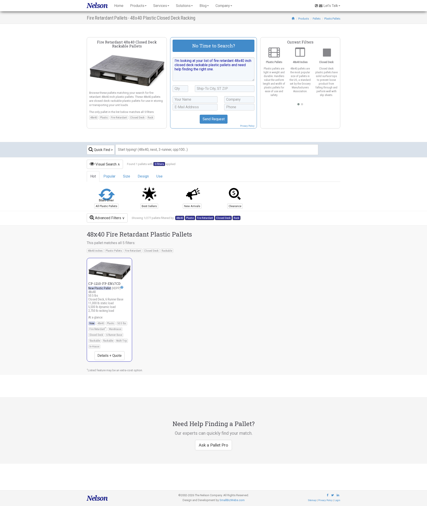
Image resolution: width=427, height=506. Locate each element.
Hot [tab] (93, 176)
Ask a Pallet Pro (213, 445)
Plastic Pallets (332, 18)
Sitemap (312, 500)
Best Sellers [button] (149, 206)
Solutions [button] (183, 6)
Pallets (316, 18)
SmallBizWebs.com (232, 500)
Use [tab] (159, 176)
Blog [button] (203, 6)
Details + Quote (109, 355)
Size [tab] (126, 176)
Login (337, 500)
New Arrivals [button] (192, 206)
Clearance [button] (235, 206)
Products (303, 18)
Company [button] (223, 6)
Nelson (97, 5)
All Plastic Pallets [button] (106, 206)
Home (118, 6)
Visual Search (106, 164)
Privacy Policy (247, 125)
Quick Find (101, 150)
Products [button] (137, 6)
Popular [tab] (109, 176)
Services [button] (160, 6)
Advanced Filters (107, 218)
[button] (122, 287)
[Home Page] (293, 18)
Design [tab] (143, 176)
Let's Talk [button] (330, 6)
